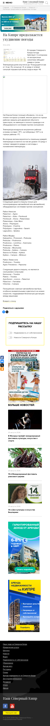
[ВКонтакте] (3, 311)
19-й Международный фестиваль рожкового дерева (22, 475)
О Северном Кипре (19, 7)
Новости (32, 7)
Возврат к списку (9, 301)
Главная (6, 7)
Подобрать (25, 627)
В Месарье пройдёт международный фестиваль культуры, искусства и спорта (24, 438)
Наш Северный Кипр (33, 3)
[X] (7, 311)
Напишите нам (11, 713)
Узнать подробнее (25, 569)
